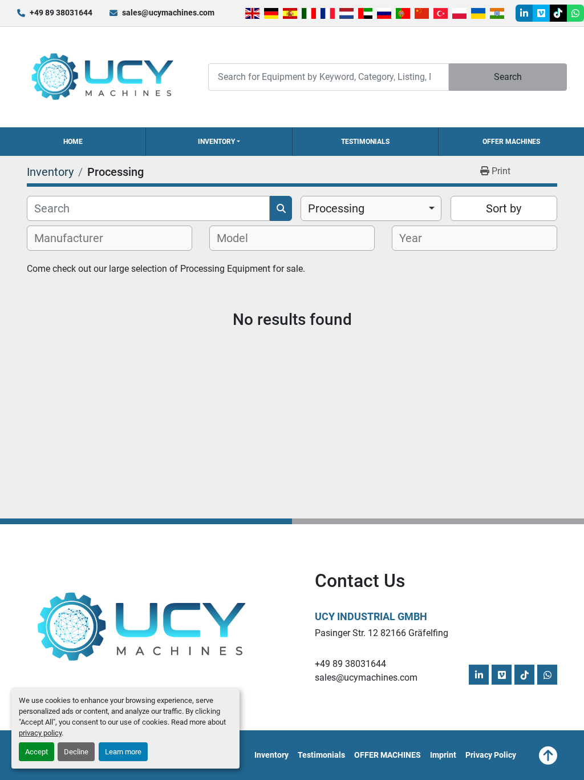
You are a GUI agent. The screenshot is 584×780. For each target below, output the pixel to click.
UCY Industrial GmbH (371, 616)
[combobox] (371, 208)
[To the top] (548, 755)
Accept (36, 751)
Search (508, 76)
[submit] (281, 208)
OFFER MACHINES (511, 142)
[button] (218, 141)
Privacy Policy (490, 754)
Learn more (123, 751)
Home (73, 142)
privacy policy (40, 733)
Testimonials (365, 142)
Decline (76, 751)
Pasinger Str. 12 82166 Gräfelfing (381, 633)
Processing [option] (336, 208)
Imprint (443, 754)
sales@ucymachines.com (168, 12)
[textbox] (75, 238)
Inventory (216, 142)
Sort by (503, 208)
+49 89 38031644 (61, 12)
